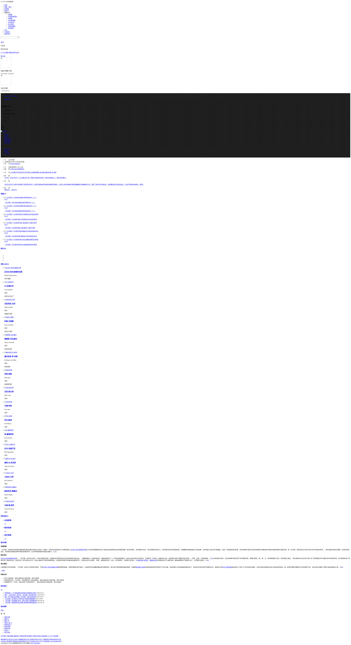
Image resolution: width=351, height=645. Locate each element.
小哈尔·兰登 (9, 477)
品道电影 (11, 28)
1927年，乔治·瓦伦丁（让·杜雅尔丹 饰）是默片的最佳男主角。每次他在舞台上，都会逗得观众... (35, 177)
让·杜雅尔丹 (14, 172)
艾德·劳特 (8, 406)
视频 (3, 193)
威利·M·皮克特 (10, 463)
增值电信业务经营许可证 (21, 641)
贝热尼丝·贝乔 (22, 172)
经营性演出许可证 (36, 639)
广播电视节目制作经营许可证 (51, 639)
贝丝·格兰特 (9, 391)
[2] (212, 558)
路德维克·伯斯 (140, 567)
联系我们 (30, 636)
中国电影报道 (12, 16)
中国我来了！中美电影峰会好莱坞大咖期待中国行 (20, 593)
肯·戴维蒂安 (9, 434)
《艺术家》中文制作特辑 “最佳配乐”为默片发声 (19, 228)
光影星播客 (11, 26)
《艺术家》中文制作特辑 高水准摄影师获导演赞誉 (20, 244)
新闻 (5, 7)
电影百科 (7, 34)
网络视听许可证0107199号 (9, 639)
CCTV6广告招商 (53, 636)
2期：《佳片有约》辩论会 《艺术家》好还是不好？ (21, 595)
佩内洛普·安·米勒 (50, 172)
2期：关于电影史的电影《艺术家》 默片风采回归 (20, 597)
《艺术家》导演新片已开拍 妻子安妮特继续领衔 (19, 598)
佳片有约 (11, 24)
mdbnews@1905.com (10, 96)
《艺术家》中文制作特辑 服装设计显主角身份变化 (20, 236)
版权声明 (23, 636)
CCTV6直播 (4, 52)
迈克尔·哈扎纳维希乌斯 (13, 272)
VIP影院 (7, 32)
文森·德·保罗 (9, 505)
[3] (208, 560)
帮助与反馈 (36, 636)
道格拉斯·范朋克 (142, 560)
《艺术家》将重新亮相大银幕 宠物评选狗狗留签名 (20, 602)
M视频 (10, 14)
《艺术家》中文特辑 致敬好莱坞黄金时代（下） (19, 211)
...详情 (3, 570)
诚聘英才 (17, 636)
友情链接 (44, 636)
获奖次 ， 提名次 (10, 190)
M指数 (10, 18)
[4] (342, 567)
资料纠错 (7, 99)
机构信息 (4, 516)
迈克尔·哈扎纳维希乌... (17, 169)
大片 (5, 30)
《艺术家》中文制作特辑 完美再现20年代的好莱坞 (20, 219)
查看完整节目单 (14, 52)
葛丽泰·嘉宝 (153, 560)
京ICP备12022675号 (35, 641)
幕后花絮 (4, 542)
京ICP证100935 (35, 643)
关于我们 (4, 636)
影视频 (6, 9)
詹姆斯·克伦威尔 (40, 172)
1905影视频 (11, 20)
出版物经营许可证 (24, 639)
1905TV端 (4, 88)
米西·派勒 (8, 374)
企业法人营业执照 (6, 641)
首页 (5, 5)
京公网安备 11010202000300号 (52, 641)
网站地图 (10, 636)
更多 (2, 610)
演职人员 (5, 264)
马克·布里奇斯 (227, 567)
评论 (10, 7)
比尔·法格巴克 (9, 448)
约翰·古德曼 (31, 172)
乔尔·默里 (8, 420)
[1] (56, 551)
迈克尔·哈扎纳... (15, 163)
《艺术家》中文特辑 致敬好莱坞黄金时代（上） (19, 202)
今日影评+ (11, 22)
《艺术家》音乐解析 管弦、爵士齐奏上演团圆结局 (20, 600)
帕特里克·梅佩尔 (10, 491)
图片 (3, 248)
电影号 (6, 11)
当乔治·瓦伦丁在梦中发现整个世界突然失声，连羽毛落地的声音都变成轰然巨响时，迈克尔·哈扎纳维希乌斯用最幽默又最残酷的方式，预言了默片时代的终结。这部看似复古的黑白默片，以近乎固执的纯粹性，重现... (74, 184)
